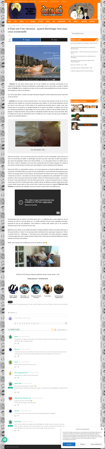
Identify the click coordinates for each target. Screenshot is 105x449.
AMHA (9, 21)
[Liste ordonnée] (24, 323)
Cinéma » (14, 25)
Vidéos (48, 21)
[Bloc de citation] (29, 323)
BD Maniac (33, 1)
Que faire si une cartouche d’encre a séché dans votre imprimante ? (83, 56)
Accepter (69, 444)
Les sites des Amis (54, 1)
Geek (54, 21)
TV (27, 21)
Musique (33, 21)
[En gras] (15, 323)
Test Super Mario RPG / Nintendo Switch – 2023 (81, 68)
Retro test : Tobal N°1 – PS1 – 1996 (79, 65)
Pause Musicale (61, 304)
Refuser (82, 444)
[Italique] (17, 323)
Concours (84, 21)
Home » (9, 25)
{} (35, 323)
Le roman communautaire (20, 1)
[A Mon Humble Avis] (52, 11)
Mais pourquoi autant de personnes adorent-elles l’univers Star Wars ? (82, 61)
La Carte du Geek (43, 1)
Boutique (92, 21)
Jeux (69, 21)
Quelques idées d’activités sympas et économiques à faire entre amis (83, 48)
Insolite (76, 21)
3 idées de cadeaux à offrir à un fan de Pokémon (82, 71)
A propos (8, 1)
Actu (15, 21)
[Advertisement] (84, 85)
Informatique (61, 21)
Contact (64, 1)
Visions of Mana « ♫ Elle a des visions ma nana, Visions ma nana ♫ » (84, 52)
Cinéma (21, 21)
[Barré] (22, 323)
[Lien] (34, 323)
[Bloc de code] (31, 323)
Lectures (40, 21)
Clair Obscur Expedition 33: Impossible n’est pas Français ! (84, 43)
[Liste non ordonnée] (27, 323)
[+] (38, 323)
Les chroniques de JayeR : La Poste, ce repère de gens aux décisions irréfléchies (30, 304)
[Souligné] (20, 323)
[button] (102, 429)
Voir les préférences (96, 444)
